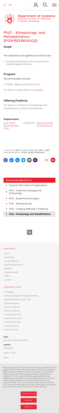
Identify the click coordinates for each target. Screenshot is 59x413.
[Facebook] (5, 159)
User (35, 5)
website (39, 90)
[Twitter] (23, 159)
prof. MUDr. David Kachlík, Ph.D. (11, 126)
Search (45, 5)
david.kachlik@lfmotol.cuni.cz (45, 124)
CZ (4, 5)
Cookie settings (28, 394)
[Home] (36, 19)
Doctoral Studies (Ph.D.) (19, 180)
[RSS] (29, 232)
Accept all (28, 407)
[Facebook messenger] (11, 159)
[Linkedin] (17, 159)
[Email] (29, 159)
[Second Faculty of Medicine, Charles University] (9, 19)
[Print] (35, 159)
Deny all (28, 400)
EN (10, 5)
